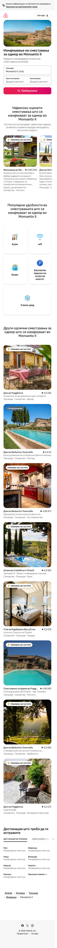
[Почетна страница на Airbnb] (6, 15)
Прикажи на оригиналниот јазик (22, 6)
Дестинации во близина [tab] (15, 839)
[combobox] (27, 71)
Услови (34, 933)
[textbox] (15, 81)
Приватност (22, 933)
